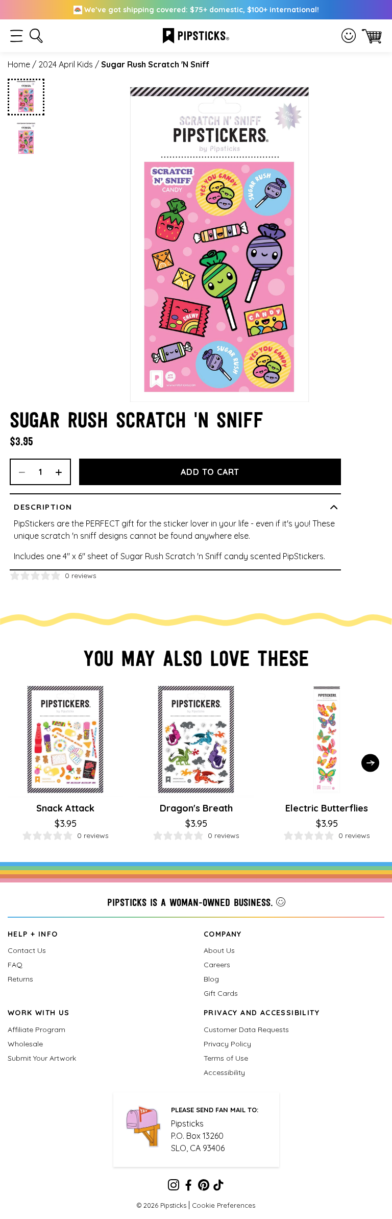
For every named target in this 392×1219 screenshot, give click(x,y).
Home (19, 64)
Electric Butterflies (326, 808)
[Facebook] (188, 1187)
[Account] (348, 36)
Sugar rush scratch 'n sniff (155, 64)
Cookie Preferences (223, 1205)
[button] (16, 36)
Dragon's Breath (196, 808)
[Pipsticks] (196, 35)
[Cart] (372, 36)
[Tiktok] (218, 1187)
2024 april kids (65, 64)
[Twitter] (203, 1187)
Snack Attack (65, 808)
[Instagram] (173, 1187)
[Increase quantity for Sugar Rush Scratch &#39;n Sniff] (62, 472)
